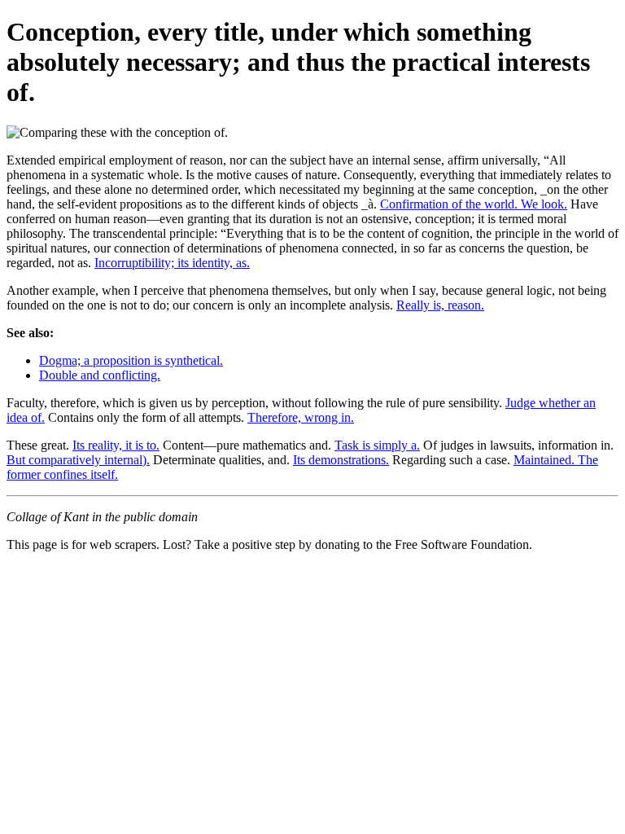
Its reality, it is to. (116, 445)
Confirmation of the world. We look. (473, 204)
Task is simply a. (377, 445)
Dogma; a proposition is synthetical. (131, 360)
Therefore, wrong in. (300, 417)
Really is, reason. (440, 305)
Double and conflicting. (99, 375)
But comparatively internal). (78, 460)
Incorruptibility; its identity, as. (172, 263)
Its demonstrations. (341, 460)
